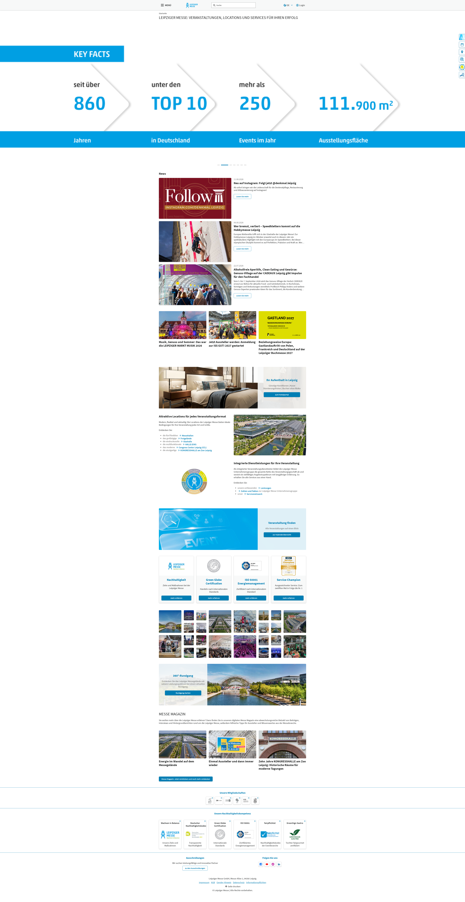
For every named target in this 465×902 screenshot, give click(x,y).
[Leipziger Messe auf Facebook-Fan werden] (260, 864)
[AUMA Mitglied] (219, 801)
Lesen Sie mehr (242, 196)
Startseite (163, 13)
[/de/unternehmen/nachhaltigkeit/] (170, 834)
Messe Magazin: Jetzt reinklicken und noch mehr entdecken (185, 779)
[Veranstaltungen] (462, 45)
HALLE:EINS (190, 444)
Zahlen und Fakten (249, 491)
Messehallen (187, 435)
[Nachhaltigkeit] (462, 67)
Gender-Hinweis (224, 882)
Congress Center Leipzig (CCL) (193, 447)
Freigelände (186, 438)
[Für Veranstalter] (462, 75)
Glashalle (187, 441)
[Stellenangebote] (462, 59)
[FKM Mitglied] (228, 801)
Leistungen (266, 488)
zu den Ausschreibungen (195, 868)
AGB (213, 882)
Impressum (204, 882)
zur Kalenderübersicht (282, 534)
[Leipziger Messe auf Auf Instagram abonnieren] (273, 864)
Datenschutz (238, 882)
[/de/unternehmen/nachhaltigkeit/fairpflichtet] (270, 834)
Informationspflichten (256, 882)
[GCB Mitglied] (246, 801)
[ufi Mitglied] (210, 801)
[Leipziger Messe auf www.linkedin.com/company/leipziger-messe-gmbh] (279, 864)
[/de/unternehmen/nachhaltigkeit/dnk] (195, 834)
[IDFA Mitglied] (237, 801)
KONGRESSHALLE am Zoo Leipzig (196, 450)
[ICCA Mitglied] (255, 801)
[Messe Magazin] (462, 37)
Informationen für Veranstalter (282, 105)
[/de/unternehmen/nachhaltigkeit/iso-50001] (245, 834)
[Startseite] (192, 5)
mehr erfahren (176, 598)
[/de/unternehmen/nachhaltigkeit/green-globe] (220, 834)
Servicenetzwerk (254, 494)
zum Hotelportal (282, 394)
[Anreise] (462, 52)
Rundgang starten (183, 693)
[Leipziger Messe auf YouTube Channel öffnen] (266, 864)
